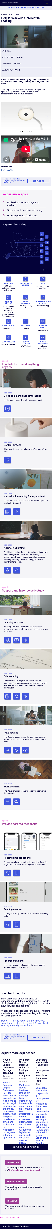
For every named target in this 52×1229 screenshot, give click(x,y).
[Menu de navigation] (47, 3)
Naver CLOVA (7, 170)
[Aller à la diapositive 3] (22, 131)
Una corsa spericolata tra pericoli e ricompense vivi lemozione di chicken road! (42, 1070)
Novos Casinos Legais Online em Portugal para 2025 (8, 1066)
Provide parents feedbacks (22, 215)
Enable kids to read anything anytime (23, 204)
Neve (4, 1226)
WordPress (24, 1226)
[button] (4, 117)
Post (39, 1084)
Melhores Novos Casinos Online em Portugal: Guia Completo (24, 1067)
